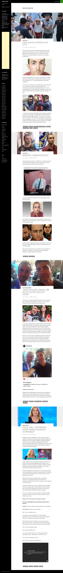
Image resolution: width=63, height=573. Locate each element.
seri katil (25, 402)
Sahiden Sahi (5, 1)
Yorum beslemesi (4, 160)
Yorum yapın (33, 47)
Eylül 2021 (3, 88)
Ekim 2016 (3, 103)
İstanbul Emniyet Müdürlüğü (39, 126)
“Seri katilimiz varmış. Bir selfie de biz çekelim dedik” (36, 292)
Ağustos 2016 (4, 106)
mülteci (41, 566)
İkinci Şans (31, 401)
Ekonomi (3, 127)
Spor (2, 146)
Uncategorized (26, 425)
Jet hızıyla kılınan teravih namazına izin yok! (5, 78)
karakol (48, 126)
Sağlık (3, 143)
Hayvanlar (3, 130)
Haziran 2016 (4, 109)
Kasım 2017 (4, 96)
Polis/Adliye (25, 40)
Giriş (2, 157)
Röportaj (3, 142)
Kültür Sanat (4, 135)
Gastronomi (4, 129)
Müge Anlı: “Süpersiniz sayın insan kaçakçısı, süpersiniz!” (34, 429)
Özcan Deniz (45, 401)
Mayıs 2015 (4, 112)
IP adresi (31, 126)
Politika (3, 140)
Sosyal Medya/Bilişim (5, 145)
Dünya (3, 126)
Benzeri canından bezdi (35, 155)
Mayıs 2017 (4, 97)
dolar (30, 540)
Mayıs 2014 (4, 115)
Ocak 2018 (3, 93)
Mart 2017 (3, 99)
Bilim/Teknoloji (4, 124)
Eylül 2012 (3, 118)
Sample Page (57, 1)
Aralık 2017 (4, 94)
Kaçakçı (31, 566)
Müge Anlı (36, 566)
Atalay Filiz (26, 126)
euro (45, 534)
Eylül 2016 (3, 105)
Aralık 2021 (4, 87)
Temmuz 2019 (4, 90)
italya (33, 534)
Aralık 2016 (4, 100)
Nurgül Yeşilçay (38, 401)
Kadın (3, 132)
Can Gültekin (32, 256)
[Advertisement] (5, 50)
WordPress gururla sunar (6, 571)
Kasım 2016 (4, 102)
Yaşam (3, 151)
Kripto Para (3, 133)
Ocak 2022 (3, 85)
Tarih (2, 148)
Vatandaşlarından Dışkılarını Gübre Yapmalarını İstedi (5, 17)
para (37, 537)
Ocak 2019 (3, 91)
